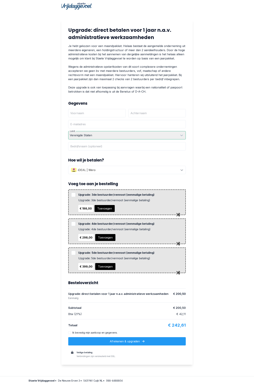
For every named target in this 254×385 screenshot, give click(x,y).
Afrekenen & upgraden (125, 341)
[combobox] (127, 170)
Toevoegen (104, 208)
